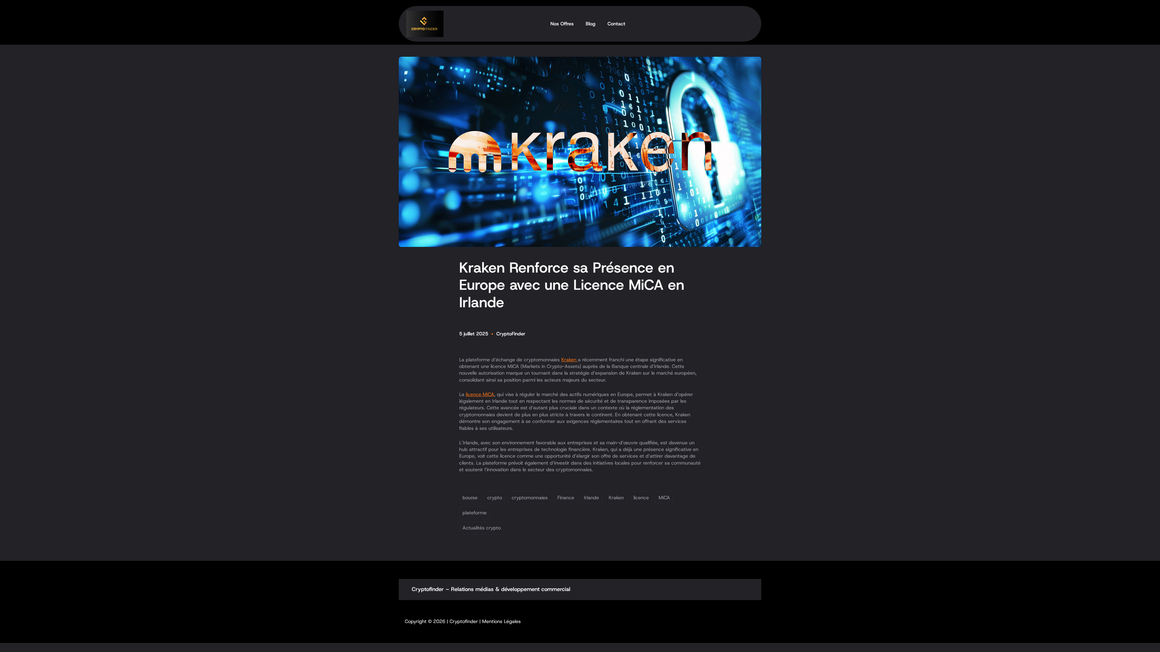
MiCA (664, 497)
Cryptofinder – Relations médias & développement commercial (491, 589)
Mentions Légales (501, 621)
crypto (494, 497)
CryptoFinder (510, 334)
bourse (470, 497)
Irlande (591, 497)
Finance (565, 497)
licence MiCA (480, 394)
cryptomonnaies (530, 497)
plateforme (474, 513)
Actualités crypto (481, 528)
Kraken (569, 359)
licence (641, 497)
